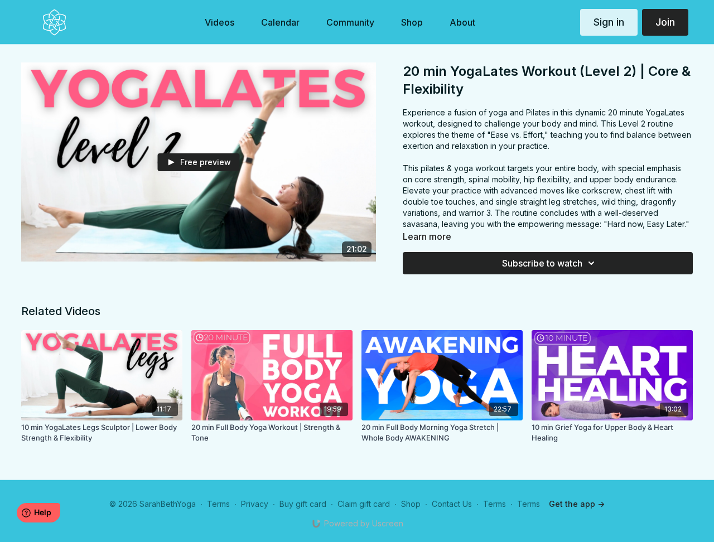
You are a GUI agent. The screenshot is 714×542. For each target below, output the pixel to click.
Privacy (254, 504)
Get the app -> (577, 504)
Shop (411, 504)
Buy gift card (302, 504)
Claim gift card (363, 504)
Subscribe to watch (542, 263)
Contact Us (452, 504)
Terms (218, 504)
